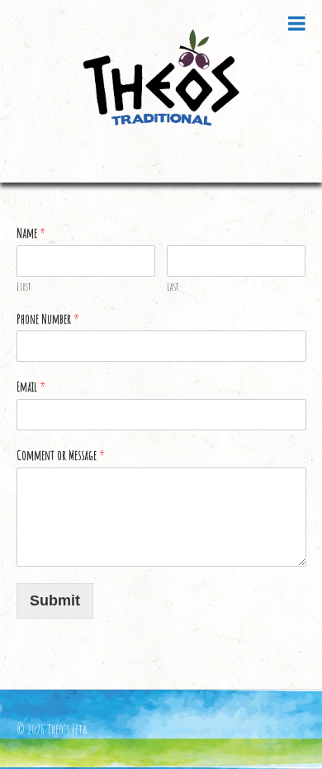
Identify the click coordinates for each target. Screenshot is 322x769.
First (24, 286)
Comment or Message (61, 455)
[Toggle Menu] (297, 23)
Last (173, 286)
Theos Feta (161, 90)
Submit (55, 600)
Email (31, 386)
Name (31, 233)
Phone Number (48, 319)
